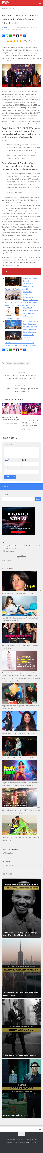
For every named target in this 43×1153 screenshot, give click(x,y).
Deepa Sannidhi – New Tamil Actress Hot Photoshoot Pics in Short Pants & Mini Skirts (21, 618)
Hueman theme (31, 1142)
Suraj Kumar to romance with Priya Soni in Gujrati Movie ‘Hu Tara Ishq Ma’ (21, 837)
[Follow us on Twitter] (25, 486)
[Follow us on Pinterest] (28, 486)
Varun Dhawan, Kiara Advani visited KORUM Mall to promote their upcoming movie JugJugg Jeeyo (21, 810)
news (27, 363)
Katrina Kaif (10, 551)
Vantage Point (9, 27)
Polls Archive (6, 560)
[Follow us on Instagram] (22, 486)
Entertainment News (19, 363)
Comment (8, 445)
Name (6, 460)
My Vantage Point (8, 853)
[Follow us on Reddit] (40, 486)
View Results (21, 558)
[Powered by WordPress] (14, 1142)
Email (24, 460)
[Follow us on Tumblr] (34, 486)
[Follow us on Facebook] (31, 486)
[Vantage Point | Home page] (6, 3)
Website (6, 468)
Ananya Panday (11, 548)
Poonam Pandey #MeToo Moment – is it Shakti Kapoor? (21, 758)
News (12, 8)
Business (5, 8)
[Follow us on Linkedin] (37, 486)
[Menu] (40, 3)
